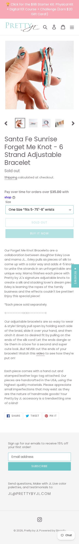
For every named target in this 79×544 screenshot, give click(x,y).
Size (8, 202)
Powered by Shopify (52, 530)
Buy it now (39, 233)
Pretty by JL (31, 530)
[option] (20, 123)
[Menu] (71, 27)
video (40, 353)
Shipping (10, 177)
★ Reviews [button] (75, 275)
